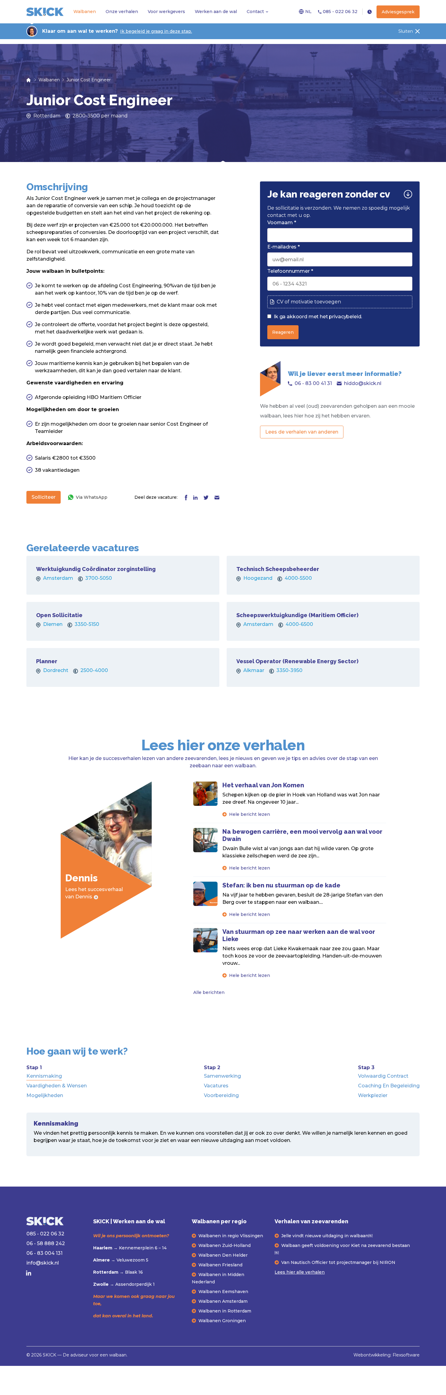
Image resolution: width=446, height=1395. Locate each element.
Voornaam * (281, 222)
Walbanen (84, 11)
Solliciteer (44, 497)
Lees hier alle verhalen (300, 1272)
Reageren (283, 332)
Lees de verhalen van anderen (301, 432)
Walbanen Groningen (222, 1320)
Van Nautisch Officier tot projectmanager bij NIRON (338, 1262)
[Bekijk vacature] (122, 575)
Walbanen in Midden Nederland (218, 1278)
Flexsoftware (406, 1355)
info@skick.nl (42, 1263)
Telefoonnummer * (290, 271)
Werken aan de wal (216, 11)
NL (308, 11)
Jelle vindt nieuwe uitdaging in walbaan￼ (327, 1235)
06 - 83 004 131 (44, 1253)
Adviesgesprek (398, 12)
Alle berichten (209, 992)
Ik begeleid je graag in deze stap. (156, 31)
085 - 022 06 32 (339, 11)
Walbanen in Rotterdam (224, 1311)
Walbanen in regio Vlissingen (230, 1235)
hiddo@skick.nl (362, 383)
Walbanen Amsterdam (223, 1301)
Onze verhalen (122, 11)
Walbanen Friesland (220, 1265)
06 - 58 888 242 (45, 1243)
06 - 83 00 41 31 (313, 383)
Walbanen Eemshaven (223, 1291)
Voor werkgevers (166, 11)
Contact (255, 11)
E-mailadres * (283, 247)
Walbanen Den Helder (223, 1255)
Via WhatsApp (91, 497)
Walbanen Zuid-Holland (224, 1245)
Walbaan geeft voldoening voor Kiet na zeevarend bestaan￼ (342, 1249)
